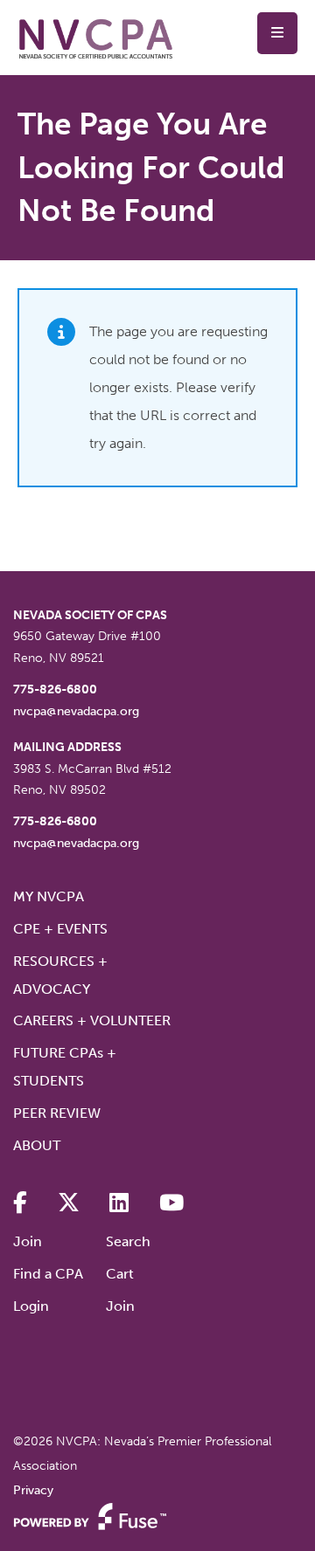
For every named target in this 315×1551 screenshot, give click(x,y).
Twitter (69, 1203)
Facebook (20, 1203)
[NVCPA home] (96, 38)
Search (128, 1241)
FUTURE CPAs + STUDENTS (64, 1066)
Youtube (171, 1203)
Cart (120, 1273)
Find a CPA (48, 1273)
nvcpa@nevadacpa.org (76, 711)
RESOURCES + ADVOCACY (60, 975)
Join (27, 1241)
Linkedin (119, 1203)
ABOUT (36, 1145)
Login (31, 1306)
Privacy (33, 1490)
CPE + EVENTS (60, 928)
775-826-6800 (55, 689)
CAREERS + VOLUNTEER (92, 1020)
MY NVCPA (48, 896)
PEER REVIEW (57, 1113)
